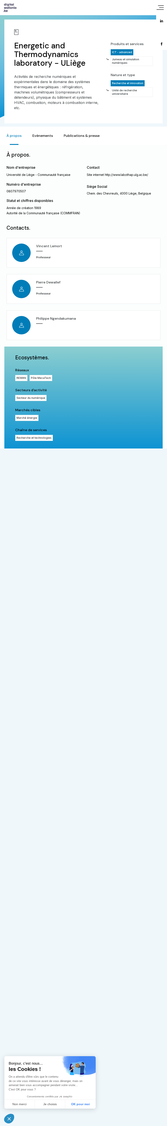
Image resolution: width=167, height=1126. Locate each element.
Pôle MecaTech (41, 378)
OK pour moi (80, 1104)
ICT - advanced (122, 52)
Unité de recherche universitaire (124, 92)
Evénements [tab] (42, 135)
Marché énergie (27, 417)
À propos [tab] (14, 135)
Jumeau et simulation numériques (125, 61)
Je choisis (50, 1104)
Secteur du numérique (31, 397)
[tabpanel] (83, 296)
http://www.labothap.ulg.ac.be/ (126, 175)
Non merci (19, 1104)
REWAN (21, 378)
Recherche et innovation (127, 83)
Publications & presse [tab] (82, 135)
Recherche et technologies (34, 437)
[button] (9, 1118)
